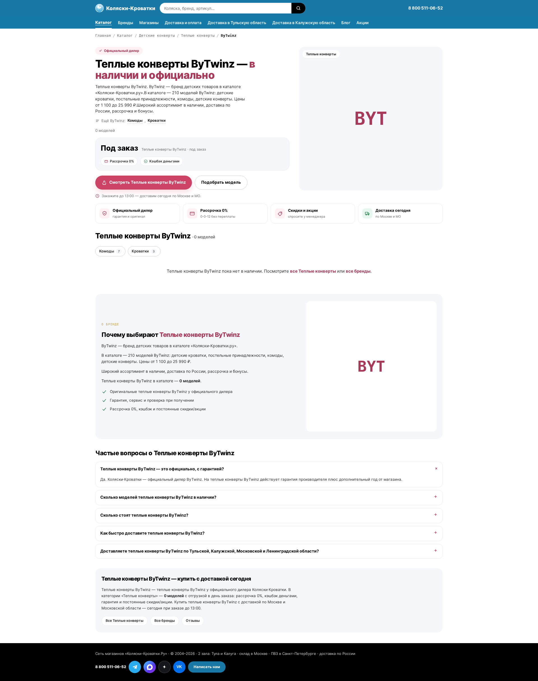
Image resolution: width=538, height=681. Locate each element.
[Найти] (298, 8)
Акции (362, 22)
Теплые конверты (198, 35)
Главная (103, 35)
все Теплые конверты (313, 271)
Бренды (125, 22)
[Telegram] (135, 667)
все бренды (358, 271)
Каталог (103, 22)
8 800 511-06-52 (425, 8)
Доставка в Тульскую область (237, 22)
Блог (345, 22)
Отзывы (193, 620)
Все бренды (164, 620)
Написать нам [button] (207, 666)
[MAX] (149, 667)
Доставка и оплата (183, 22)
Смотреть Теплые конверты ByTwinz (147, 182)
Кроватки (157, 120)
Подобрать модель (221, 182)
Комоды (135, 120)
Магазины (149, 22)
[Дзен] (164, 667)
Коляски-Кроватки (130, 8)
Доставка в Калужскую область (303, 22)
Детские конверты (157, 35)
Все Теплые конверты (124, 620)
